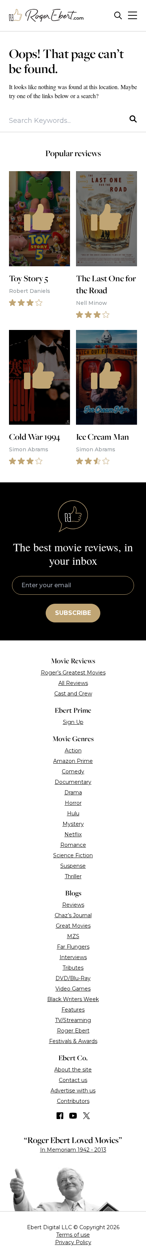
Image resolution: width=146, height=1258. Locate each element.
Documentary (73, 782)
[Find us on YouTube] (73, 1116)
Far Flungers (73, 946)
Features (73, 1009)
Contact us (73, 1080)
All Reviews (73, 683)
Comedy (73, 771)
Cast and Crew (73, 693)
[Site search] (118, 15)
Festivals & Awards (73, 1041)
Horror (73, 803)
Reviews (73, 904)
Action (73, 750)
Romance (73, 845)
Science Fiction (73, 855)
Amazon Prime (73, 761)
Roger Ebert (73, 1030)
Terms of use (73, 1234)
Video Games (73, 988)
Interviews (73, 957)
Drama (73, 792)
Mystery (73, 824)
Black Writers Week (73, 999)
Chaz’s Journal (73, 915)
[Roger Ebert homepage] (46, 15)
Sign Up (73, 722)
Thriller (73, 876)
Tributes (73, 967)
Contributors (73, 1101)
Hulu (73, 813)
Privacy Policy (73, 1242)
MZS (73, 936)
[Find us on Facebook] (60, 1115)
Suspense (73, 866)
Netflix (73, 834)
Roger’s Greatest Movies (73, 672)
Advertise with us (73, 1090)
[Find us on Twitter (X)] (86, 1115)
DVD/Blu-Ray (73, 978)
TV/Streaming (73, 1020)
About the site (73, 1069)
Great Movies (73, 925)
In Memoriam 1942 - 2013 (73, 1149)
